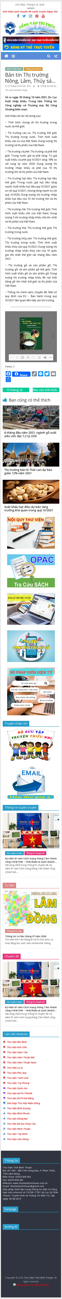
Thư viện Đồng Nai (17, 1118)
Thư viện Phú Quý (17, 1072)
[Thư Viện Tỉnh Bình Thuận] (6, 56)
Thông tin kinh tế (33, 69)
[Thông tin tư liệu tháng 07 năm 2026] (31, 892)
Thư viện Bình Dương (18, 1108)
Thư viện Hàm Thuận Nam (21, 1062)
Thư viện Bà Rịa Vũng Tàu (21, 1123)
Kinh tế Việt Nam (14, 69)
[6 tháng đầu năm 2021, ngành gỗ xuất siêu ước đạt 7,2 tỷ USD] (31, 407)
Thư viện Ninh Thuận (18, 1128)
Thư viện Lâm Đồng (18, 1139)
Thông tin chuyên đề (35, 853)
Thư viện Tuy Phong (18, 1082)
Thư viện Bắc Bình (17, 1041)
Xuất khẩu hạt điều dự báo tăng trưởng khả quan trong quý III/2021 (28, 508)
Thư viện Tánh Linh (17, 1077)
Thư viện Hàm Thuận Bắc (21, 1057)
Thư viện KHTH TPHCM (19, 1093)
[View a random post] (55, 56)
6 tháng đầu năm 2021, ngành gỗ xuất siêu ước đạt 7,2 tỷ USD (30, 434)
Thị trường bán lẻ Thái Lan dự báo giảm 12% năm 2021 (28, 471)
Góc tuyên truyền (14, 853)
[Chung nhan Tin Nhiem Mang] (31, 1284)
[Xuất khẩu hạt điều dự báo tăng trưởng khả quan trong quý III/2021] (31, 481)
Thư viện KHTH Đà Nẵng (20, 1098)
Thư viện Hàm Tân (17, 1052)
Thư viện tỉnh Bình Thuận (16, 90)
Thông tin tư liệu (14, 931)
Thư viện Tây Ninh (17, 1133)
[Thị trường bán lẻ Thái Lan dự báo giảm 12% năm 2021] (31, 444)
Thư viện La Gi (15, 1067)
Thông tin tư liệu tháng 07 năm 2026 (25, 936)
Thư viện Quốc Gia (17, 1088)
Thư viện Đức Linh (17, 1047)
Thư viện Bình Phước (18, 1113)
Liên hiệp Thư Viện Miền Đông (23, 1103)
